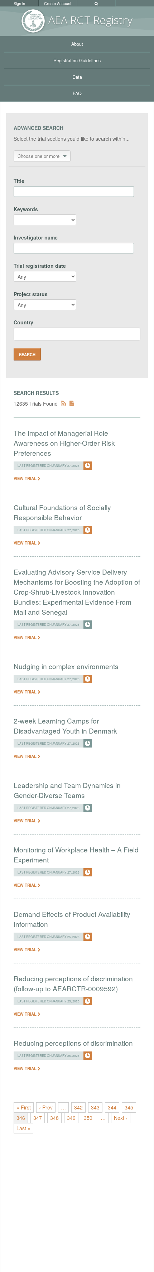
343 (95, 1107)
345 (129, 1107)
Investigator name (36, 237)
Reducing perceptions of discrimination (73, 1043)
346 (20, 1117)
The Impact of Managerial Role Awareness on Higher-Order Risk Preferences (64, 443)
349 (71, 1117)
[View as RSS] (63, 403)
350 (88, 1117)
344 (112, 1107)
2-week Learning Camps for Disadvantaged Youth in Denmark (65, 725)
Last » (23, 1128)
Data (77, 77)
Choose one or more (38, 156)
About (77, 44)
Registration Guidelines (77, 60)
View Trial (26, 478)
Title (19, 180)
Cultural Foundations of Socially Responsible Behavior (62, 512)
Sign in (19, 3)
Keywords (26, 209)
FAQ (77, 93)
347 (37, 1117)
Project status (31, 294)
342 (78, 1107)
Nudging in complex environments (66, 666)
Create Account (57, 3)
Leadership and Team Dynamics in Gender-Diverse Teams (67, 790)
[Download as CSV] (71, 403)
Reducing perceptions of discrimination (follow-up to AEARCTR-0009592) (73, 983)
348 (54, 1117)
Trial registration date (40, 265)
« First (23, 1107)
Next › (120, 1117)
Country (23, 322)
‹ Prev (46, 1107)
